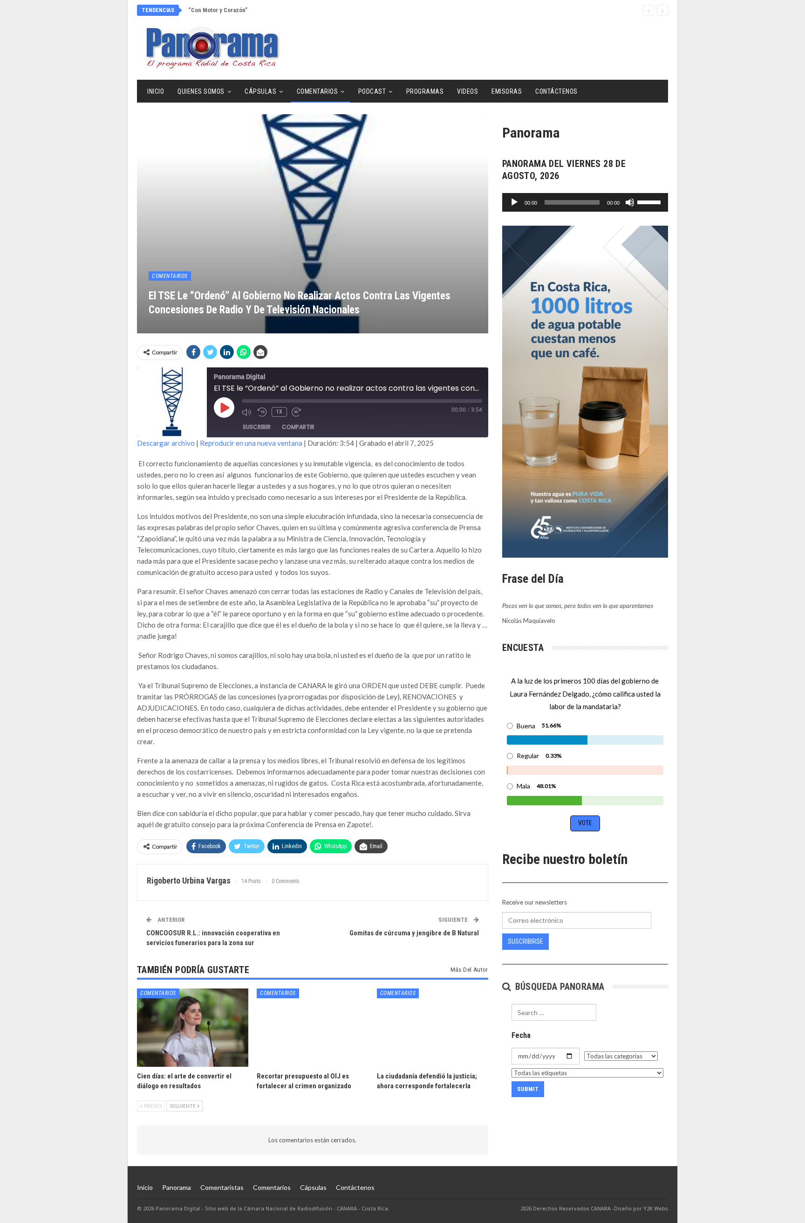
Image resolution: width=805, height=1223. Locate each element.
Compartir (298, 427)
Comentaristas (222, 1187)
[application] (585, 202)
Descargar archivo (166, 443)
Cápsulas (260, 91)
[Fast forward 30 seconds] (297, 412)
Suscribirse (525, 941)
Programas (425, 91)
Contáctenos (556, 91)
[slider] (650, 201)
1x (279, 411)
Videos (467, 91)
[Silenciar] (629, 202)
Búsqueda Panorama (558, 986)
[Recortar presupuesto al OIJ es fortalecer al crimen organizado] (312, 1027)
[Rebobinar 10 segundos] (262, 412)
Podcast (372, 91)
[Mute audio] (247, 412)
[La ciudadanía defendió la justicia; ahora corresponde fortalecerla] (432, 1027)
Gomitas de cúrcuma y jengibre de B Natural (414, 933)
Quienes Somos (201, 91)
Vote (585, 823)
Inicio (155, 91)
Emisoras (506, 91)
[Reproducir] (514, 202)
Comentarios (317, 91)
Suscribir (257, 427)
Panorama (176, 1187)
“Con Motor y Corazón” (217, 10)
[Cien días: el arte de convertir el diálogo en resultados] (192, 1027)
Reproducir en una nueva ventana (251, 443)
